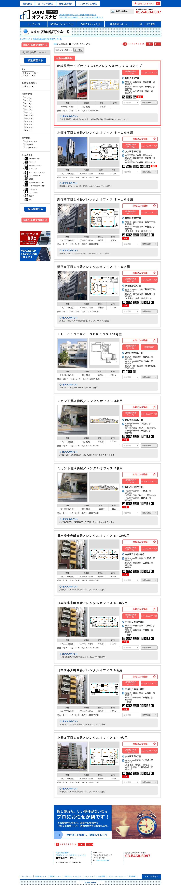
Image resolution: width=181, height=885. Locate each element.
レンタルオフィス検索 (87, 4)
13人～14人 (29, 116)
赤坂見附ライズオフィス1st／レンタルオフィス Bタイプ (99, 65)
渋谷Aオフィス (40, 876)
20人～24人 (29, 121)
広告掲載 (132, 876)
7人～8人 (28, 107)
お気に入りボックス (148, 3)
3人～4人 (28, 101)
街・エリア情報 (147, 24)
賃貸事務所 (29, 145)
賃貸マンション (31, 142)
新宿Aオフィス (55, 876)
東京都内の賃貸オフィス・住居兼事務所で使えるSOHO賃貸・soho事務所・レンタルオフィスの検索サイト (81, 16)
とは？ (72, 876)
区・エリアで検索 (45, 4)
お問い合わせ (122, 11)
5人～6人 (28, 104)
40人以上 (28, 130)
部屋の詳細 (146, 103)
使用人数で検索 (65, 4)
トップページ (33, 24)
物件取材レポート (118, 24)
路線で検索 (27, 4)
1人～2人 (28, 98)
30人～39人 (29, 127)
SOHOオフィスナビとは (62, 24)
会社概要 (101, 876)
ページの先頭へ (151, 876)
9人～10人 (29, 110)
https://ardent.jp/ (103, 860)
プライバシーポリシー (117, 876)
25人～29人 (29, 124)
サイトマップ (90, 876)
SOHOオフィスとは (90, 24)
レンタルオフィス (31, 148)
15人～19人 (29, 118)
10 (143, 44)
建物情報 (127, 103)
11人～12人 (29, 113)
